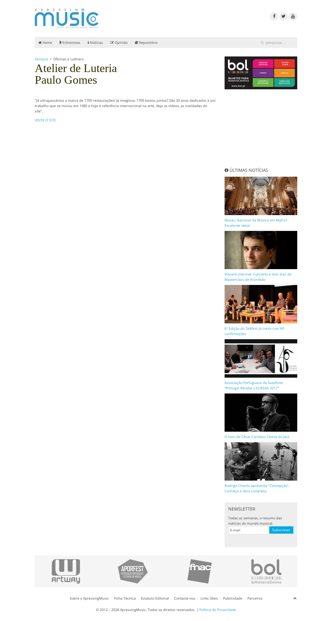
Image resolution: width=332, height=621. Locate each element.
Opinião (121, 42)
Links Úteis (209, 598)
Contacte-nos (184, 598)
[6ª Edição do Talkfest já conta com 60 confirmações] (261, 303)
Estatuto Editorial (155, 598)
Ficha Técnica (125, 598)
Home (47, 42)
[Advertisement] (261, 128)
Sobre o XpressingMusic (89, 598)
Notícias (96, 42)
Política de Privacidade (217, 609)
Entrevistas (70, 42)
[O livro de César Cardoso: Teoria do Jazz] (261, 412)
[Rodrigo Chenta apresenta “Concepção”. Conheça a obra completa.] (261, 461)
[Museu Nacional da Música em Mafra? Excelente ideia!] (261, 195)
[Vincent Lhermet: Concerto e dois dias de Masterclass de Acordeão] (261, 249)
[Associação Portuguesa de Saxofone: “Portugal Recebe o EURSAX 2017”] (261, 358)
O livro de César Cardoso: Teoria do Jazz (257, 436)
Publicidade (232, 598)
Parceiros (254, 598)
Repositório (147, 42)
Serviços (41, 59)
